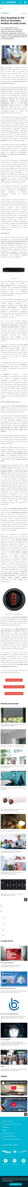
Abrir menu (3, 2)
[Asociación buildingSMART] (20, 1151)
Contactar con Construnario (11, 1124)
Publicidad (5, 1127)
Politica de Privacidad (9, 1136)
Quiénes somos (7, 1121)
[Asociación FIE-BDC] (6, 1151)
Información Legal (8, 1133)
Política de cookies (9, 1181)
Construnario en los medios (11, 1139)
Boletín (4, 1130)
